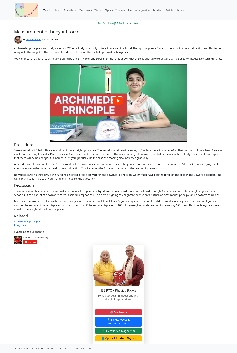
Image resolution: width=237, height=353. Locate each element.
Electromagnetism (139, 10)
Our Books (51, 10)
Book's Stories (85, 348)
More (180, 10)
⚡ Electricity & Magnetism (118, 331)
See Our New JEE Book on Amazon (118, 23)
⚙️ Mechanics (118, 312)
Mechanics (85, 10)
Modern (158, 10)
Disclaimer (37, 348)
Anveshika (70, 10)
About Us (52, 348)
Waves (98, 10)
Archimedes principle (27, 221)
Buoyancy (20, 225)
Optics (109, 10)
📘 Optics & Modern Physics (118, 338)
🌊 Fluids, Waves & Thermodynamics (118, 321)
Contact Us (67, 348)
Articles (170, 10)
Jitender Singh (33, 39)
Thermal (120, 10)
